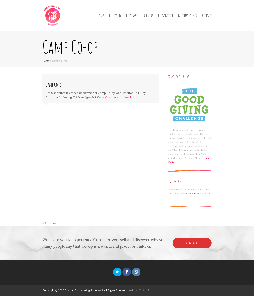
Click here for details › (119, 97)
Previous (50, 223)
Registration (192, 243)
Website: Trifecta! (139, 290)
